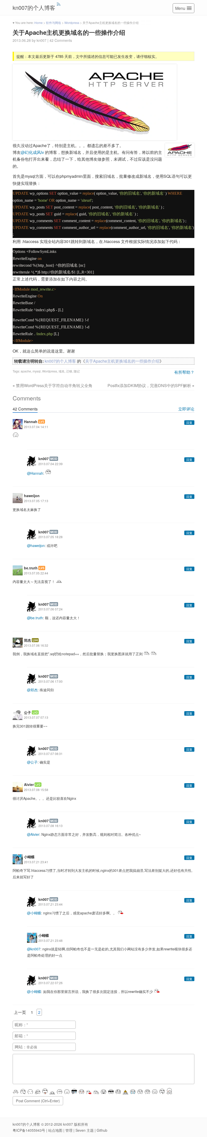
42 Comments (60, 40)
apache (26, 371)
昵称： (21, 1024)
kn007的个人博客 (34, 7)
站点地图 (55, 1130)
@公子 (32, 762)
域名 (62, 371)
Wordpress (49, 371)
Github (102, 1130)
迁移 (69, 371)
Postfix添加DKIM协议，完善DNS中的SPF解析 (149, 385)
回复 (189, 422)
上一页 (20, 1012)
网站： (21, 1047)
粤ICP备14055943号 (29, 1130)
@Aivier (33, 834)
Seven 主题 (84, 1130)
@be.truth (35, 617)
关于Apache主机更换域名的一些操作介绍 (69, 32)
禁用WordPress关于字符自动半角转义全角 (54, 385)
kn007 (68, 1124)
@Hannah (35, 473)
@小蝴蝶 (34, 912)
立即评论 (186, 409)
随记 (77, 371)
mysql (37, 371)
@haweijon (36, 545)
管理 (68, 1130)
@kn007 (33, 948)
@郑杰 (32, 689)
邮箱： (21, 1036)
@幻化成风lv (33, 152)
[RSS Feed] (59, 4)
